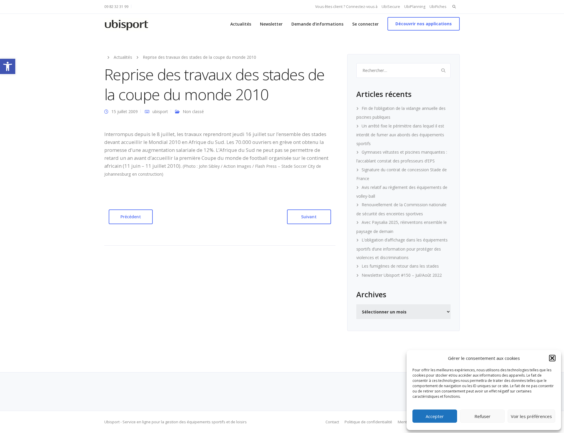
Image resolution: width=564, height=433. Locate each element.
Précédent (130, 216)
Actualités (240, 24)
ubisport (160, 111)
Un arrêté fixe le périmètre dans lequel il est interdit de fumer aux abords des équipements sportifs (400, 134)
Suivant (309, 216)
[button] (7, 66)
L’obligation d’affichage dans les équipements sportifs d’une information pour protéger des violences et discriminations (402, 248)
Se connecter (365, 24)
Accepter (435, 416)
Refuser (482, 416)
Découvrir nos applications (423, 23)
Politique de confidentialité (368, 421)
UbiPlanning (414, 6)
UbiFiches (437, 6)
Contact (332, 421)
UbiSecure (391, 6)
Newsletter (271, 24)
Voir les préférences (531, 416)
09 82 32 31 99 (116, 6)
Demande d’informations (317, 24)
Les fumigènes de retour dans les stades (400, 266)
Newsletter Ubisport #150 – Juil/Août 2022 (402, 275)
